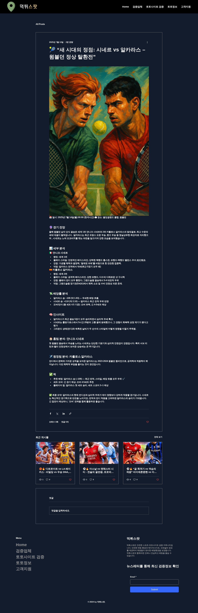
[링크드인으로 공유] (63, 413)
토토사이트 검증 (30, 557)
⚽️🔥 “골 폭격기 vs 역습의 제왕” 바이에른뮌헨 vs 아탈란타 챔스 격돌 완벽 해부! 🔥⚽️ (142, 470)
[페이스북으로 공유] (50, 413)
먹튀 (28, 6)
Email (133, 577)
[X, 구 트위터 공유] (57, 413)
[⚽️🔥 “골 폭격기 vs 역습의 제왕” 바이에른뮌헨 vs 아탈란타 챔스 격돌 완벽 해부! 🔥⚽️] (142, 453)
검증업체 (24, 551)
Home (21, 545)
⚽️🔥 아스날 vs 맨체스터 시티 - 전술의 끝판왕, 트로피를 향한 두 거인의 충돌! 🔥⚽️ (98, 470)
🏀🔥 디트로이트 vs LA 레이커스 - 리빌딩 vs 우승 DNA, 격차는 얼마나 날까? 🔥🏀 (54, 470)
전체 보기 (158, 437)
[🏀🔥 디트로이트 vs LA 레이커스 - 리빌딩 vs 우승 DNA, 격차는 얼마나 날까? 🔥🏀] (55, 453)
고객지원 (24, 569)
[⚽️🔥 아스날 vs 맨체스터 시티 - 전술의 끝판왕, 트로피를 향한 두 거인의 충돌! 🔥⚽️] (99, 453)
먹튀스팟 (133, 538)
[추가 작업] (147, 42)
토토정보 (24, 563)
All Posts (40, 24)
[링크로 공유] (70, 413)
